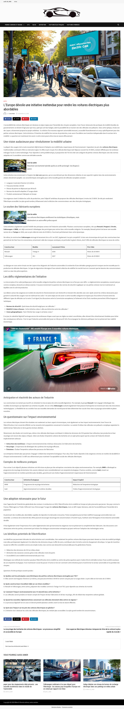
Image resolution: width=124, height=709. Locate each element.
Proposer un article (67, 707)
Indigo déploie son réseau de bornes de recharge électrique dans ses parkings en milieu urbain (100, 685)
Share (8, 119)
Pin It (26, 119)
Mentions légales (56, 707)
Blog (34, 25)
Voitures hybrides (73, 25)
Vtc (28, 25)
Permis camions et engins (13, 25)
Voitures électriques (56, 25)
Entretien (42, 25)
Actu (15, 1)
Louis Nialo (12, 113)
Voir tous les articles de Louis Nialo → (17, 646)
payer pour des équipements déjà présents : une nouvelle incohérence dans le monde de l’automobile (21, 686)
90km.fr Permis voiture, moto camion (26, 702)
